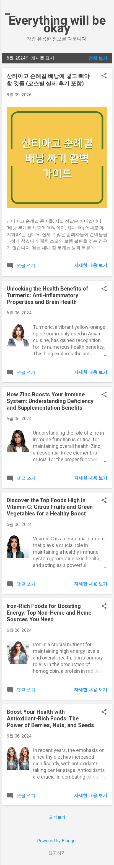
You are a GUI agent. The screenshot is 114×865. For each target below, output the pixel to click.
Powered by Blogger (57, 840)
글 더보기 (57, 817)
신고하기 (57, 852)
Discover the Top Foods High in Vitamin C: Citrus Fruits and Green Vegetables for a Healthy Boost (50, 507)
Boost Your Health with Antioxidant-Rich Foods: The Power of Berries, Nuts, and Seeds (50, 718)
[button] (104, 76)
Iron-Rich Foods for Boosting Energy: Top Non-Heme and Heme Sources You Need (49, 613)
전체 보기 (98, 58)
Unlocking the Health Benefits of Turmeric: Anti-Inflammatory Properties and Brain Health (47, 295)
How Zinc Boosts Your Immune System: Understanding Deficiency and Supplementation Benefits (50, 401)
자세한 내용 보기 (90, 265)
